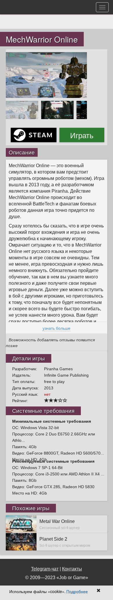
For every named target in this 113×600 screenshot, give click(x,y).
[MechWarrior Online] (46, 74)
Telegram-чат (45, 568)
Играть (82, 135)
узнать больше (56, 328)
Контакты (72, 568)
